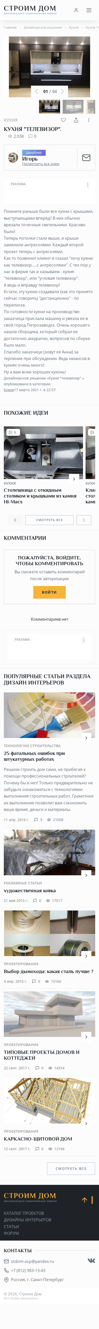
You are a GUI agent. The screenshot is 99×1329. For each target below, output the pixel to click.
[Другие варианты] (88, 120)
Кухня (11, 120)
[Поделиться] (76, 120)
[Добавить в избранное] (63, 120)
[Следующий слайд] (83, 520)
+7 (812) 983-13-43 (28, 1270)
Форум (11, 1233)
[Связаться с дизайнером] (86, 157)
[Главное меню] (88, 10)
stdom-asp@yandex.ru (32, 1261)
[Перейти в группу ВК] (91, 1260)
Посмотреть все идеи (40, 164)
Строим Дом (30, 10)
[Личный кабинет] (76, 10)
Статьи (11, 1226)
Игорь (30, 159)
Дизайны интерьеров (27, 1220)
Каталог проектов (24, 1213)
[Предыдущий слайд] (15, 520)
